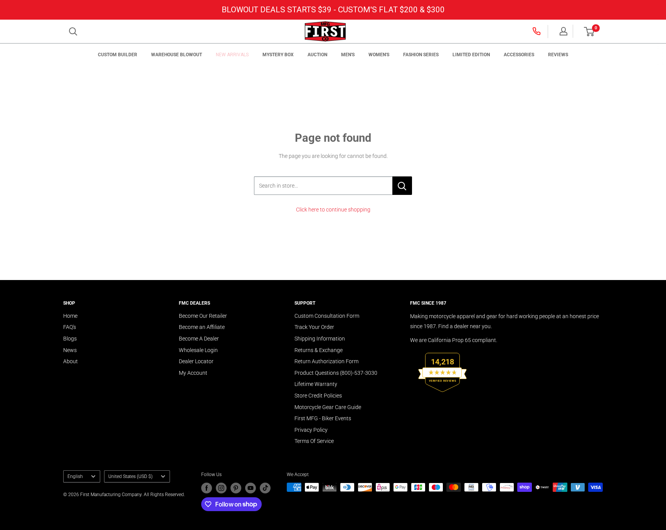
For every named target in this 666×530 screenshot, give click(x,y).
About (70, 361)
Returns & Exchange (318, 350)
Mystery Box (278, 54)
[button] (589, 31)
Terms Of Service (314, 441)
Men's (348, 54)
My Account (193, 373)
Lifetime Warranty (315, 384)
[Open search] (73, 31)
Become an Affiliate (202, 327)
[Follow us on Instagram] (221, 488)
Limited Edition (471, 54)
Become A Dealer (199, 338)
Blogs (70, 338)
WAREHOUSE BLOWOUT (176, 54)
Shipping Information (319, 338)
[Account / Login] (563, 31)
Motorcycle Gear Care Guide (327, 407)
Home (70, 316)
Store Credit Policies (318, 395)
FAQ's (69, 327)
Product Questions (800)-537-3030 (335, 373)
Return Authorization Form (326, 361)
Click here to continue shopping (333, 209)
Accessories (519, 54)
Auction (317, 54)
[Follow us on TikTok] (265, 488)
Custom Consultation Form (326, 316)
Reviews (558, 54)
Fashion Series (421, 54)
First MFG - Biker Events (322, 418)
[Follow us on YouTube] (250, 488)
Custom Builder (117, 54)
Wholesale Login (198, 350)
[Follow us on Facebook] (206, 488)
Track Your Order (314, 327)
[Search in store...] (402, 185)
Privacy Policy (311, 430)
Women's (378, 54)
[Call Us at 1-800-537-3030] (537, 31)
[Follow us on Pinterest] (235, 488)
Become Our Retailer (203, 316)
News (70, 350)
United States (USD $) (130, 476)
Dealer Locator (196, 361)
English (75, 476)
